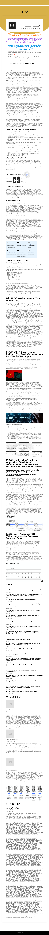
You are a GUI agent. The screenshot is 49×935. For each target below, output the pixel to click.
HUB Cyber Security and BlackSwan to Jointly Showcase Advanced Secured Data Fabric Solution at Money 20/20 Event (23, 687)
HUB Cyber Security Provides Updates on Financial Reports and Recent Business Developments (24, 676)
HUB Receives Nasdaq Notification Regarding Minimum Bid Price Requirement (21, 671)
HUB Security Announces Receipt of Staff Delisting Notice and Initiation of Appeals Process (24, 621)
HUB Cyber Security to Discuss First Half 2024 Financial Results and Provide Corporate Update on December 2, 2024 (23, 639)
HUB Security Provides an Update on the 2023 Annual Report (21, 691)
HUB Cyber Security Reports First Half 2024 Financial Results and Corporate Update (23, 627)
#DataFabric (11, 61)
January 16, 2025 (29, 63)
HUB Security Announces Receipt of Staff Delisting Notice (21, 599)
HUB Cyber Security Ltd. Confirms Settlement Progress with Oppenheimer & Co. (21, 681)
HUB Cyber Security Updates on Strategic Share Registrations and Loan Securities (23, 611)
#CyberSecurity (23, 60)
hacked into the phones (18, 366)
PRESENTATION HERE (34, 52)
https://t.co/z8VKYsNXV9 (21, 61)
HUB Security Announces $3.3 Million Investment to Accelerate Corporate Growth (22, 665)
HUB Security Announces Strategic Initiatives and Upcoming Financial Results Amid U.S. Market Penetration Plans (24, 644)
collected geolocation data (30, 367)
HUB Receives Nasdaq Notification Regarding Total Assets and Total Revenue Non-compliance (23, 653)
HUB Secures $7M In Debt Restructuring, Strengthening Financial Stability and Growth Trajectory (22, 616)
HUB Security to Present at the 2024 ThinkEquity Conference (21, 648)
